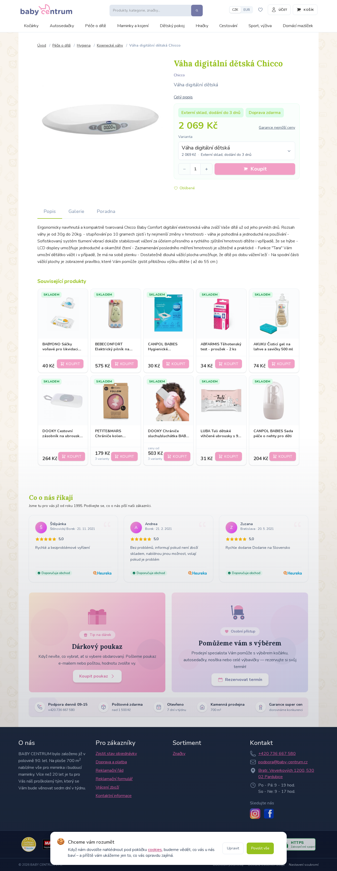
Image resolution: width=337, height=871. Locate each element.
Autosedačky (62, 26)
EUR (247, 10)
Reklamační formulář (114, 779)
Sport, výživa (260, 26)
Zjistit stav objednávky (116, 753)
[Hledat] (197, 10)
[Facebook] (269, 813)
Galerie (76, 211)
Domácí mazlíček (298, 26)
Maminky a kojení (132, 26)
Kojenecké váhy (110, 45)
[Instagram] (255, 813)
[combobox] (236, 151)
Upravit (233, 848)
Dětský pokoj (172, 26)
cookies (155, 850)
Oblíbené (187, 188)
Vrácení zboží (107, 787)
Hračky (202, 26)
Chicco (179, 75)
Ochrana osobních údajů (266, 865)
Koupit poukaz (93, 676)
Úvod (41, 45)
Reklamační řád (109, 770)
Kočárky (31, 26)
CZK (235, 10)
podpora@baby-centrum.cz (283, 762)
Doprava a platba (111, 762)
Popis (50, 211)
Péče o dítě (95, 26)
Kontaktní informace (114, 796)
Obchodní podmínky (228, 865)
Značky (179, 753)
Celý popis (183, 97)
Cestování (228, 26)
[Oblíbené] (260, 9)
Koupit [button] (258, 168)
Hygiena (84, 45)
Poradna (106, 211)
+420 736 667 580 (277, 753)
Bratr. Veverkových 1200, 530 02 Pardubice (286, 774)
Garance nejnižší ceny (277, 127)
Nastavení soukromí (304, 865)
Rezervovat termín (243, 680)
